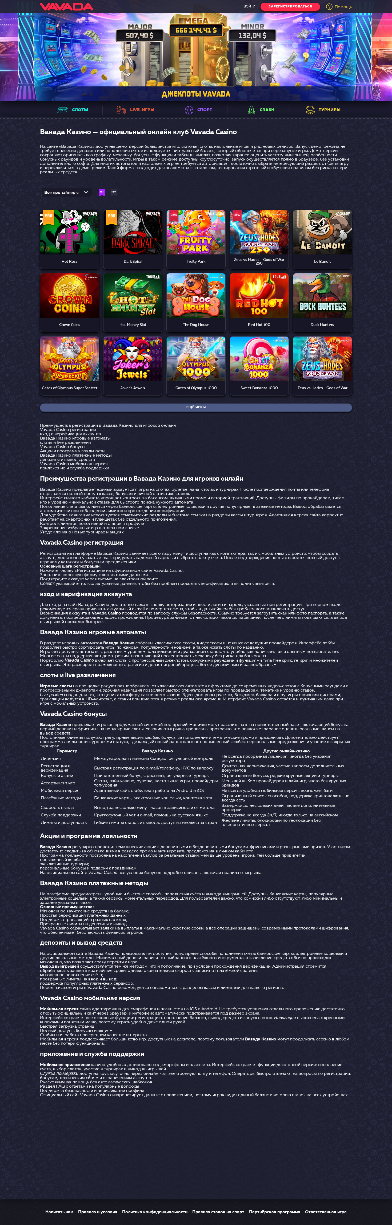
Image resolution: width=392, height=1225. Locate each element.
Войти (249, 6)
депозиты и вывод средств (67, 460)
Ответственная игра (326, 1212)
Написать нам (59, 1212)
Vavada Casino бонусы (62, 447)
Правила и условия (97, 1212)
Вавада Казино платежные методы (76, 455)
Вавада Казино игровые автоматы (75, 438)
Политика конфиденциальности (154, 1212)
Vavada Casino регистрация (68, 430)
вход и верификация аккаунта (70, 434)
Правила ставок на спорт (218, 1212)
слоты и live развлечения (65, 443)
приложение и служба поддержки (74, 468)
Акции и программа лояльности (72, 451)
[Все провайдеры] (66, 194)
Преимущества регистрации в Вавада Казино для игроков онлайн (108, 426)
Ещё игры (196, 407)
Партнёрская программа (274, 1212)
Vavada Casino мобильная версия (74, 464)
